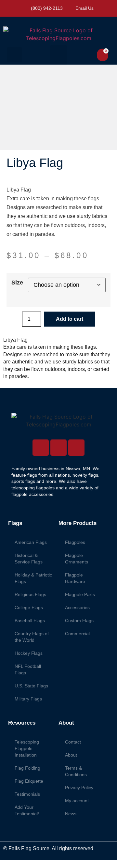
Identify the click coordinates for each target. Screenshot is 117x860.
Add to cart (69, 319)
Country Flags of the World (32, 637)
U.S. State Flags (31, 685)
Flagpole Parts (80, 594)
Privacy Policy (79, 787)
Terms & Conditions (76, 771)
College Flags (29, 607)
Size (17, 282)
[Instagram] (40, 447)
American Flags (31, 542)
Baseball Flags (30, 620)
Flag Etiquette (29, 781)
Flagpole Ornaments (76, 558)
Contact (73, 742)
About (71, 755)
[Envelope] (76, 447)
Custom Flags (79, 620)
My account (77, 800)
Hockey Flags (29, 653)
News (70, 813)
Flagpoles (75, 542)
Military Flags (28, 698)
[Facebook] (58, 447)
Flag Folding (27, 768)
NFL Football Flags (28, 669)
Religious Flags (30, 594)
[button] (14, 54)
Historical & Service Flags (29, 558)
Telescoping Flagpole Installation (27, 748)
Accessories (77, 607)
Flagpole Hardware (75, 578)
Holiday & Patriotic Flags (33, 578)
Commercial (77, 633)
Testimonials (27, 794)
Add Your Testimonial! (27, 810)
